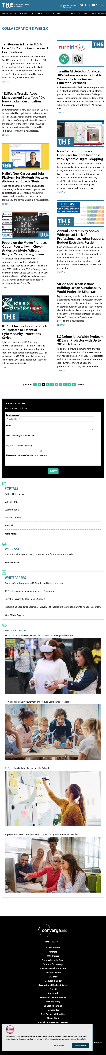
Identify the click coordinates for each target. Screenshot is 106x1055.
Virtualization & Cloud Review (53, 1022)
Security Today (53, 1001)
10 (74, 384)
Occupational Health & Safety (53, 984)
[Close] (88, 1027)
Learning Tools (12, 509)
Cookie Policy (81, 1039)
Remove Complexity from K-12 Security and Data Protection (34, 583)
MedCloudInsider (53, 980)
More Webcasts (12, 562)
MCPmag (53, 976)
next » (81, 384)
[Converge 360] (53, 930)
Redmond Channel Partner (53, 997)
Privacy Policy (26, 445)
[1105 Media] (53, 941)
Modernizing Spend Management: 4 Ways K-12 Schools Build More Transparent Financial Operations (53, 606)
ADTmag (53, 951)
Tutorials (24, 14)
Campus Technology (53, 964)
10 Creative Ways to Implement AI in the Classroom (29, 591)
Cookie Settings (58, 1045)
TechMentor (53, 1009)
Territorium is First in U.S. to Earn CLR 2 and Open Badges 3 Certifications (25, 48)
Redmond (53, 993)
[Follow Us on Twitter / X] (89, 5)
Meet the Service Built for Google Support (25, 598)
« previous (26, 384)
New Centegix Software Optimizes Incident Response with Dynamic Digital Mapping (80, 155)
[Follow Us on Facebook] (85, 5)
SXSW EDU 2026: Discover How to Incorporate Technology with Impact (39, 635)
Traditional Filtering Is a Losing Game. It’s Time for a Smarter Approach (39, 554)
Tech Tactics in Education (53, 1014)
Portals (11, 488)
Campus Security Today (53, 960)
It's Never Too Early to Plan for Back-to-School (27, 768)
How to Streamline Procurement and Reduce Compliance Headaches (38, 701)
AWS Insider (53, 955)
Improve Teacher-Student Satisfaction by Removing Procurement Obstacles (41, 834)
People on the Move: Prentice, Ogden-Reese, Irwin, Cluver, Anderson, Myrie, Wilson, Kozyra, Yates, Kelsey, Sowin (24, 248)
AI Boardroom (53, 947)
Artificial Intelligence (14, 493)
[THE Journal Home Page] (15, 5)
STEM (59, 14)
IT (79, 14)
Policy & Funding (13, 517)
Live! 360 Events (53, 972)
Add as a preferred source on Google (69, 5)
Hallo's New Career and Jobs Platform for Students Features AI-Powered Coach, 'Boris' (25, 177)
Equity (72, 14)
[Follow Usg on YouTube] (93, 5)
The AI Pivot (53, 1018)
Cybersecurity (11, 501)
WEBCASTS (13, 548)
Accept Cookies (80, 1045)
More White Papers (14, 615)
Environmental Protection (53, 968)
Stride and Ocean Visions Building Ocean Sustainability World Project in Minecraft (79, 287)
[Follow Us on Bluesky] (81, 5)
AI (65, 14)
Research (50, 14)
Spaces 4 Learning (53, 1005)
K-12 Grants (37, 14)
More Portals (11, 533)
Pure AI (53, 989)
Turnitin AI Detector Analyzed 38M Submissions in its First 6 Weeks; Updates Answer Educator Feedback (79, 77)
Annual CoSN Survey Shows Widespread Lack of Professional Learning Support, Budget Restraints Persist (80, 236)
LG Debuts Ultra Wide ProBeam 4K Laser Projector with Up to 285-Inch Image (80, 340)
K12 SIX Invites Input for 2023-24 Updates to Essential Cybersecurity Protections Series (24, 332)
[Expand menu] (102, 5)
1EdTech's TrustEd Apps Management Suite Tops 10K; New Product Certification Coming (23, 99)
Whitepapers (15, 577)
